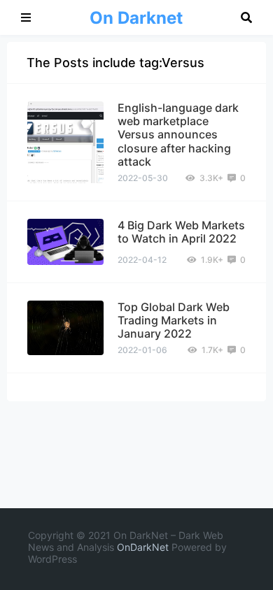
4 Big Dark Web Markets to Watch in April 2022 (181, 231)
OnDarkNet (143, 547)
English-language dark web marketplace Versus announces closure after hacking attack (178, 134)
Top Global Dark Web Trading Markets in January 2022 (174, 320)
